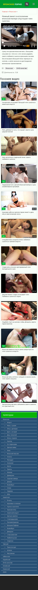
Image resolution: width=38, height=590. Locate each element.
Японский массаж (13, 454)
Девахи (9, 482)
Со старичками (12, 444)
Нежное (9, 472)
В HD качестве (22, 68)
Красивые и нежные (14, 503)
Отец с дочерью (12, 429)
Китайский (6, 566)
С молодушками (12, 519)
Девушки (10, 531)
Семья (9, 488)
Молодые (10, 460)
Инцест (9, 422)
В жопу (9, 500)
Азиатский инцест (13, 513)
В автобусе (10, 485)
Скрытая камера (12, 479)
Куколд (9, 441)
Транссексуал (11, 547)
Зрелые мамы (11, 447)
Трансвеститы (11, 510)
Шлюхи (9, 550)
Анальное (10, 463)
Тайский (5, 544)
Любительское (12, 538)
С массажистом (12, 535)
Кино (8, 450)
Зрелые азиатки (12, 516)
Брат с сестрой (12, 432)
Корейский (6, 560)
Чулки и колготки (13, 507)
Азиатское (6, 497)
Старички (10, 541)
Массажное (11, 553)
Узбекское (6, 556)
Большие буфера (12, 525)
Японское (9, 68)
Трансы (9, 469)
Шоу (8, 494)
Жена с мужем (12, 438)
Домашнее (10, 475)
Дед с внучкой (12, 435)
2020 (4, 572)
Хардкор (10, 491)
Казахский (6, 569)
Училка (9, 457)
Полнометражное (13, 522)
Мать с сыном (11, 426)
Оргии (9, 466)
